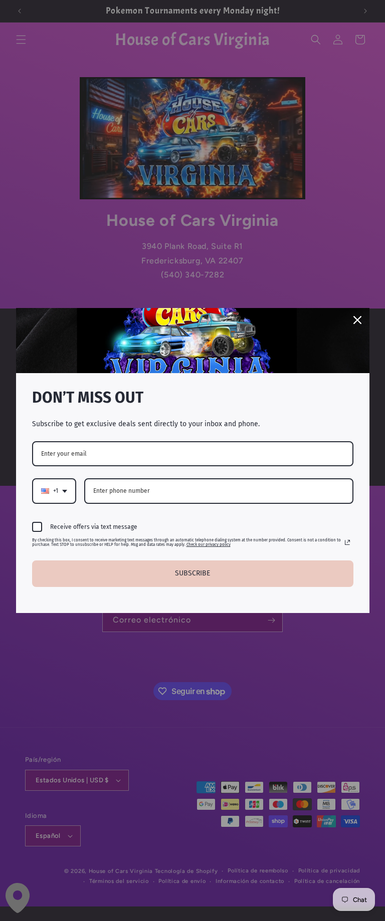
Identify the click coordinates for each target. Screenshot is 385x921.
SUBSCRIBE (192, 573)
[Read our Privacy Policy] (347, 542)
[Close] (357, 320)
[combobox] (54, 490)
